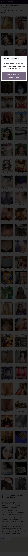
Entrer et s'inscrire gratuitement (14, 76)
